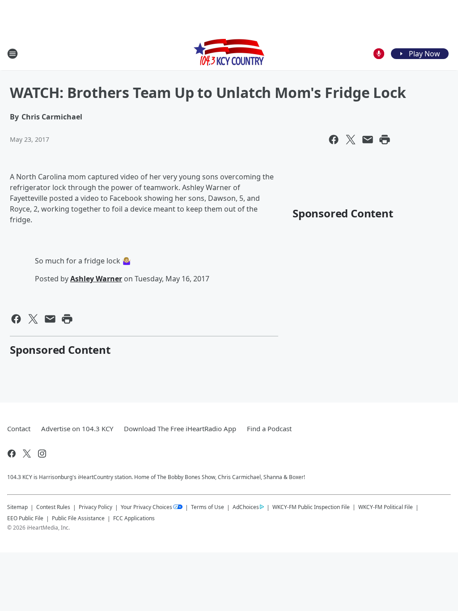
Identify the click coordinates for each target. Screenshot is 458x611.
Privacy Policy (95, 507)
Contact (18, 428)
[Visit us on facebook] (11, 453)
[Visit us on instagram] (42, 453)
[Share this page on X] (350, 139)
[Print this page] (384, 139)
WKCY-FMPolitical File (385, 507)
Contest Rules (53, 507)
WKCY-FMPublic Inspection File (311, 506)
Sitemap (17, 507)
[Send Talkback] (378, 53)
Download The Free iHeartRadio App (180, 428)
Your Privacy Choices (146, 507)
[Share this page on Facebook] (333, 139)
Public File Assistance (78, 518)
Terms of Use (207, 507)
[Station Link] (229, 53)
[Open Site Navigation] (12, 53)
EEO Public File (25, 518)
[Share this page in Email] (367, 139)
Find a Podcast (269, 428)
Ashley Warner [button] (96, 279)
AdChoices (246, 507)
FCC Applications (134, 518)
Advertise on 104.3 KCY (77, 428)
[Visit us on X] (26, 453)
